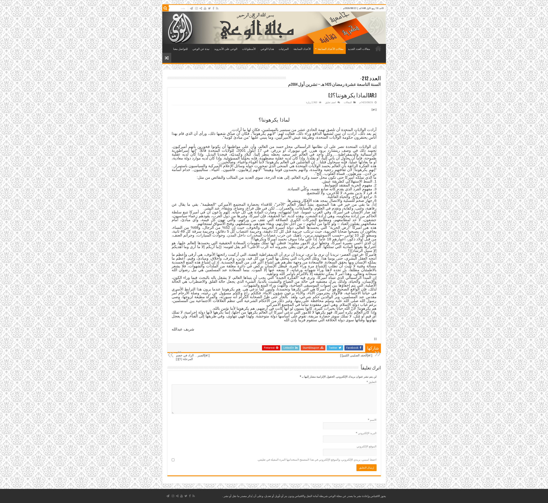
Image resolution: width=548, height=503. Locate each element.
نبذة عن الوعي (201, 49)
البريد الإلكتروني (366, 433)
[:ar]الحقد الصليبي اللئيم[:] (356, 354)
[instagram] (196, 8)
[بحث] (165, 8)
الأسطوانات (249, 49)
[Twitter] (209, 8)
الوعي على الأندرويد (225, 49)
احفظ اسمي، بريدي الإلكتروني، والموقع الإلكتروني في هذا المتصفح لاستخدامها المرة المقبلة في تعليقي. (317, 459)
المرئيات (284, 49)
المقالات (348, 102)
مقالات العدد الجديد (359, 49)
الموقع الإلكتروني (367, 446)
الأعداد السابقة (302, 49)
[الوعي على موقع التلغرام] (191, 8)
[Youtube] (205, 8)
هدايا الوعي (267, 49)
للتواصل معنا (180, 49)
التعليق (371, 382)
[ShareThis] (201, 8)
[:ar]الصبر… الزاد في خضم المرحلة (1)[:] (193, 356)
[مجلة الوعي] (274, 28)
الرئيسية (378, 48)
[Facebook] (213, 8)
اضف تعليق (330, 102)
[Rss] (217, 8)
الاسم (372, 419)
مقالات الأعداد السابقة (331, 49)
